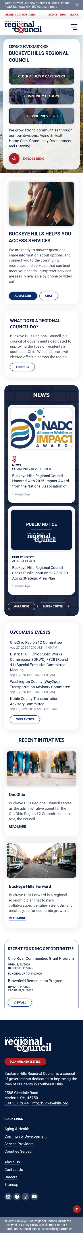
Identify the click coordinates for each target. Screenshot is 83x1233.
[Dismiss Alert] (77, 4)
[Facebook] (17, 1196)
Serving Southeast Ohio (20, 14)
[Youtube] (34, 1196)
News (63, 14)
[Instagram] (25, 1196)
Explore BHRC (33, 158)
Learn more (49, 7)
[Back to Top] (77, 1209)
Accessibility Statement (58, 1229)
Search (74, 14)
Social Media (31, 1229)
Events (52, 14)
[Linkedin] (8, 1196)
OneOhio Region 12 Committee (36, 642)
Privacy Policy (28, 1225)
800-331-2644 (16, 1103)
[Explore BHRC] (14, 158)
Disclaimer (47, 1225)
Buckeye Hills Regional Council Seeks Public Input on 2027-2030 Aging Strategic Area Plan (40, 572)
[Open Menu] (74, 27)
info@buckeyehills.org (49, 1103)
